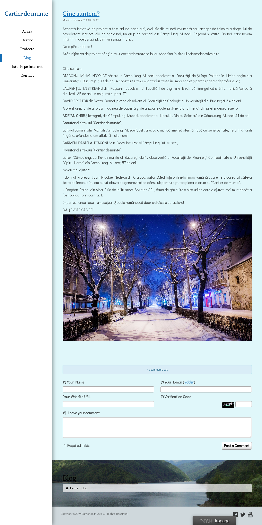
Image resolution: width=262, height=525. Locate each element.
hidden (189, 382)
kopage (222, 520)
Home (74, 488)
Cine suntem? (81, 13)
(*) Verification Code (176, 396)
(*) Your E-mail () (178, 382)
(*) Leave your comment (81, 412)
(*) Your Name (73, 382)
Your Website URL (76, 396)
